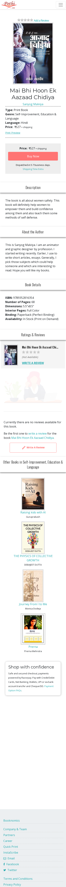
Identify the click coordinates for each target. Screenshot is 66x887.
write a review (37, 433)
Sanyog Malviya (33, 104)
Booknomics (11, 820)
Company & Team (15, 829)
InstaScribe (10, 852)
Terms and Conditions (18, 879)
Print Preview (12, 132)
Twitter (11, 870)
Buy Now (33, 156)
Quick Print (10, 847)
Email (10, 858)
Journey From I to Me (33, 604)
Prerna (33, 647)
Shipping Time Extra (33, 169)
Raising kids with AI (33, 512)
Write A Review (35, 447)
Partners (9, 835)
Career (7, 841)
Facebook (12, 864)
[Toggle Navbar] (61, 4)
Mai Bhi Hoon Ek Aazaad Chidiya (32, 438)
